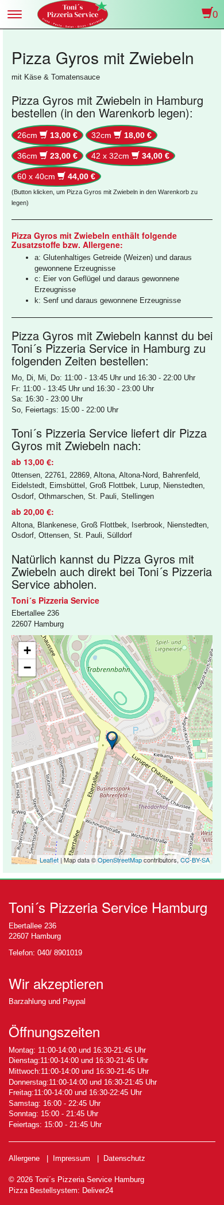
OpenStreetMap (120, 859)
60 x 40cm (56, 176)
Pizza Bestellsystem (43, 1190)
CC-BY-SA (195, 859)
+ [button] (27, 650)
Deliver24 (97, 1190)
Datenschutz (124, 1158)
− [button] (27, 667)
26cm (47, 135)
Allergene (24, 1158)
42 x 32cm (130, 155)
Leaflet (49, 859)
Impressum (71, 1158)
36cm (47, 155)
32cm (121, 135)
